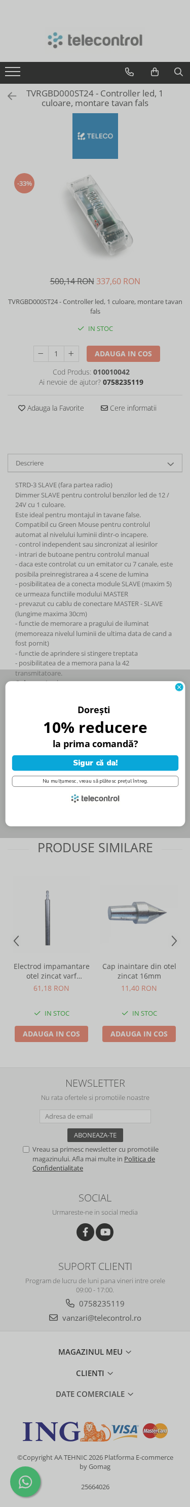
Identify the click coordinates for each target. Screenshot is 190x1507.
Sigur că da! (95, 762)
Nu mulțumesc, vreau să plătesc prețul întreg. (95, 781)
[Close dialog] (179, 687)
